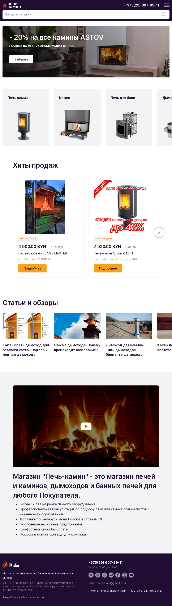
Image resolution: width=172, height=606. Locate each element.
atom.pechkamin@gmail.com (107, 583)
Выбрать (21, 59)
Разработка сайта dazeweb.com (24, 597)
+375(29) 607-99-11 (142, 5)
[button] (159, 232)
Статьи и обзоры (30, 303)
